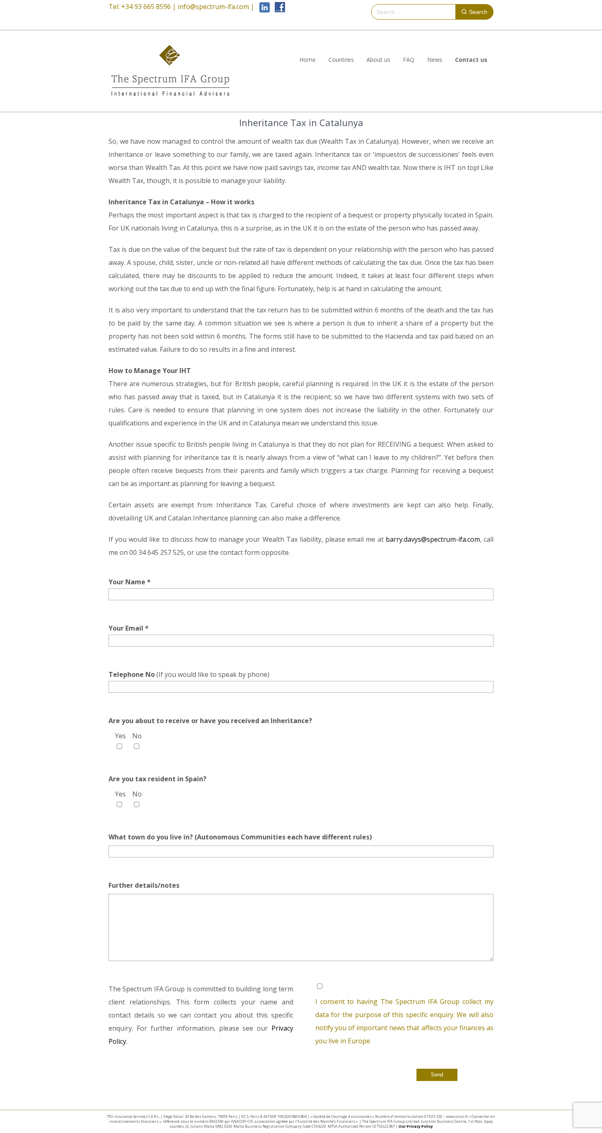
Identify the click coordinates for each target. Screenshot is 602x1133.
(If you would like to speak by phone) (189, 674)
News (434, 59)
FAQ (408, 59)
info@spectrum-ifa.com (213, 6)
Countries (341, 59)
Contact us (471, 59)
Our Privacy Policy (415, 1126)
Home (307, 59)
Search (478, 12)
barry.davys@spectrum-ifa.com (433, 539)
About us (378, 59)
